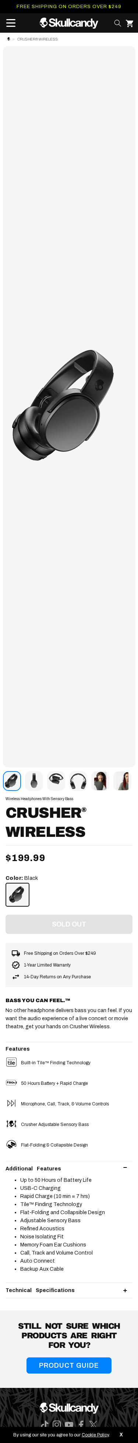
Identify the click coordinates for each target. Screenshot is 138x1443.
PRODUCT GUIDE (69, 1365)
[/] (69, 23)
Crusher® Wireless (37, 39)
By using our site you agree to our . (61, 1434)
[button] (8, 23)
